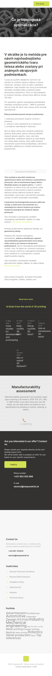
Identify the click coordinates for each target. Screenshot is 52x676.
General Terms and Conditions (22, 571)
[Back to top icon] (26, 659)
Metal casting (38, 626)
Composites (31, 617)
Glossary (13, 592)
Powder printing (31, 629)
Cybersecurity (15, 587)
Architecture (33, 613)
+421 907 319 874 (15, 551)
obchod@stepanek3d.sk (26, 486)
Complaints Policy (16, 582)
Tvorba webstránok (23, 667)
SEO (35, 667)
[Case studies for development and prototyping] (10, 313)
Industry (36, 619)
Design (11, 619)
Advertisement (16, 613)
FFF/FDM (23, 619)
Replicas (10, 632)
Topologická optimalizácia (21, 222)
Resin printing (21, 632)
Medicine (30, 626)
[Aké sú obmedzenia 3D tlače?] (42, 314)
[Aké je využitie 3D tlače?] (31, 314)
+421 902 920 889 (23, 476)
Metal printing (14, 629)
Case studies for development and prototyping (12, 332)
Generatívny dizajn (12, 266)
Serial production (18, 635)
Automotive (15, 616)
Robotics (35, 632)
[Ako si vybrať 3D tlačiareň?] (21, 343)
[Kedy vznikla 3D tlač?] (21, 313)
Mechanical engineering (16, 624)
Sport (33, 635)
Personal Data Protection (19, 577)
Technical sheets (16, 598)
